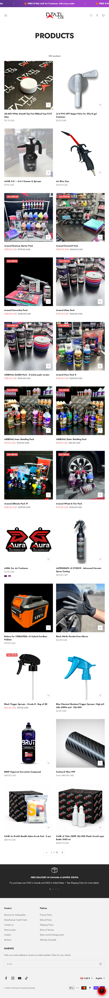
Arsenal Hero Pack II (66, 374)
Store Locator (10, 929)
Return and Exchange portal (52, 934)
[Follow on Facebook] (6, 978)
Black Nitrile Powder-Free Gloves (72, 636)
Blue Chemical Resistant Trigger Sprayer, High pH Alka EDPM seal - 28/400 (80, 706)
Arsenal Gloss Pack (65, 310)
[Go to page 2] (62, 852)
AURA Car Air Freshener (16, 568)
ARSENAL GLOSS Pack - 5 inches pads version (26, 374)
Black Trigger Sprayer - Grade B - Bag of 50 (25, 704)
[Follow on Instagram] (13, 978)
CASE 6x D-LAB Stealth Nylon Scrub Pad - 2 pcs (27, 836)
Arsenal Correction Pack (16, 310)
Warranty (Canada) (48, 939)
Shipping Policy (46, 924)
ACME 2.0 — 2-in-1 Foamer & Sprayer (22, 181)
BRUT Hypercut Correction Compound (22, 771)
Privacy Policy (46, 914)
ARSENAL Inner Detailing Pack (19, 439)
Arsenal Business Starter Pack (18, 245)
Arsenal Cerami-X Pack (67, 245)
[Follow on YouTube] (19, 978)
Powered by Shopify (27, 988)
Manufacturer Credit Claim (15, 919)
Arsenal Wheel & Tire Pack (69, 503)
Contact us (8, 924)
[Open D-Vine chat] (102, 991)
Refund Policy (46, 919)
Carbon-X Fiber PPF (65, 771)
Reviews (7, 939)
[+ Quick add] (48, 105)
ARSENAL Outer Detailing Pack (71, 439)
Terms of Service (47, 929)
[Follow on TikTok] (26, 978)
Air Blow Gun (62, 181)
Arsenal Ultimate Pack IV (16, 503)
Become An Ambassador (15, 914)
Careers (7, 934)
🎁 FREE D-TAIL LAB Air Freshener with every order (41, 3)
